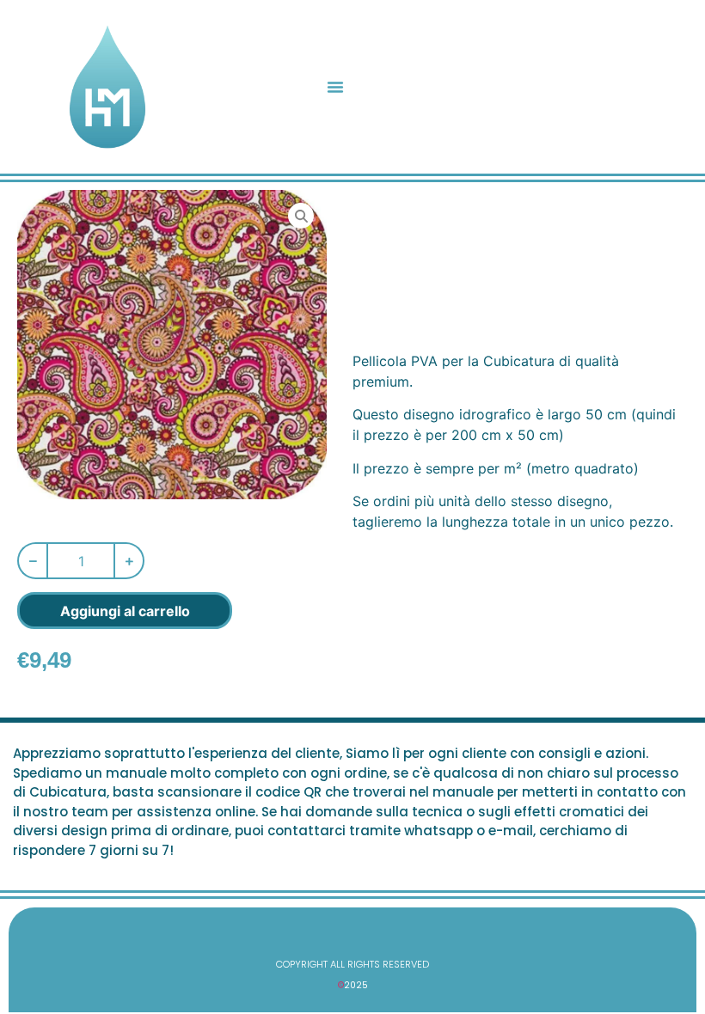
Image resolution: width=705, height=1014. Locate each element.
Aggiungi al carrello (125, 611)
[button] (335, 87)
